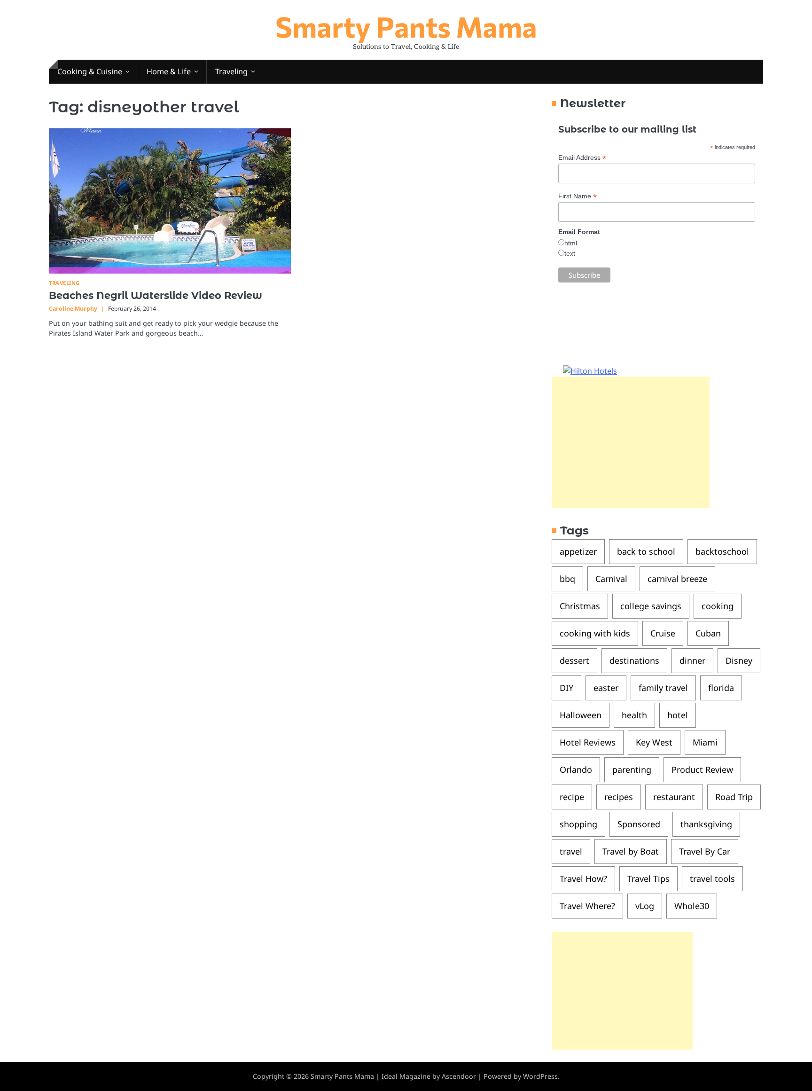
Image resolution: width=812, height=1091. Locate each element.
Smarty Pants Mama (406, 26)
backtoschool (722, 551)
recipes (618, 796)
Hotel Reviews (588, 742)
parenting (631, 769)
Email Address (582, 157)
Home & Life (169, 71)
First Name (577, 196)
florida (721, 687)
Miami (705, 742)
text (569, 253)
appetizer (578, 551)
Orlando (576, 769)
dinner (692, 660)
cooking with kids (595, 633)
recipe (572, 796)
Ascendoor (459, 1076)
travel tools (712, 878)
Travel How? (583, 878)
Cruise (662, 633)
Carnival (611, 578)
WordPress (540, 1076)
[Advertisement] (631, 442)
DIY (566, 687)
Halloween (580, 715)
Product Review (702, 769)
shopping (578, 824)
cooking (718, 606)
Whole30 (691, 905)
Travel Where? (587, 905)
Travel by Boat (630, 851)
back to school (646, 551)
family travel (663, 687)
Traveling (231, 71)
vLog (644, 905)
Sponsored (638, 824)
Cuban (708, 633)
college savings (650, 606)
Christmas (580, 606)
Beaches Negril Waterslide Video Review (155, 295)
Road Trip (734, 796)
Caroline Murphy (73, 309)
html (570, 243)
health (634, 715)
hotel (677, 715)
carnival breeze (677, 578)
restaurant (674, 796)
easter (605, 687)
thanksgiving (706, 824)
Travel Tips (648, 878)
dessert (574, 660)
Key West (654, 742)
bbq (567, 578)
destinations (634, 660)
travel (571, 851)
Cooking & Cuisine (89, 71)
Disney (739, 660)
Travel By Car (704, 851)
